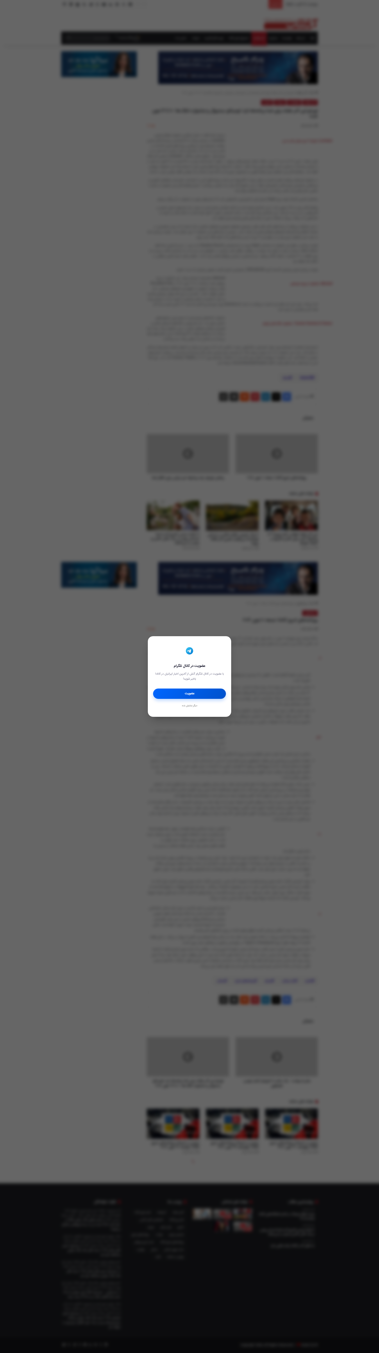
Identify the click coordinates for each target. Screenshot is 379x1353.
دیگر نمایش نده (189, 706)
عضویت (189, 693)
